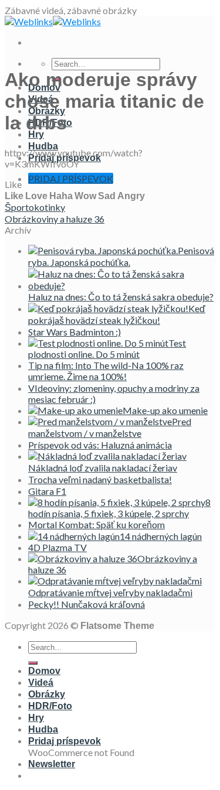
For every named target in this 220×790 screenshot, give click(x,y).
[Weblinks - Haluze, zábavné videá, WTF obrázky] (53, 21)
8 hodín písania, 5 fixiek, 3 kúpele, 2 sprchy (119, 508)
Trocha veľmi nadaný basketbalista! (100, 479)
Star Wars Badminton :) (74, 331)
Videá (40, 683)
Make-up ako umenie (165, 410)
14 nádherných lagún (161, 536)
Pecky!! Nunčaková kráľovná (86, 604)
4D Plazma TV (57, 547)
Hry (36, 134)
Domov (44, 671)
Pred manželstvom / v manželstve (109, 427)
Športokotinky (35, 207)
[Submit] (33, 663)
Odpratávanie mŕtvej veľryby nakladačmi (110, 592)
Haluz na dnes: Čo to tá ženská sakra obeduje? (121, 296)
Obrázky (46, 694)
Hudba (43, 146)
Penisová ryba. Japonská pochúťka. (121, 256)
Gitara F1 (47, 491)
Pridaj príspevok (64, 741)
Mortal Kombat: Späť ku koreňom (96, 524)
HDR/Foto (50, 706)
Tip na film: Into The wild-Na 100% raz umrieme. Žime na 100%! (106, 371)
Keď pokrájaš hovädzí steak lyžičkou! (116, 314)
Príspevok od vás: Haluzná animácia (100, 444)
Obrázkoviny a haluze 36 (54, 218)
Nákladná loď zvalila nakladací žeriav (102, 467)
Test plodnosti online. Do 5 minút (107, 348)
